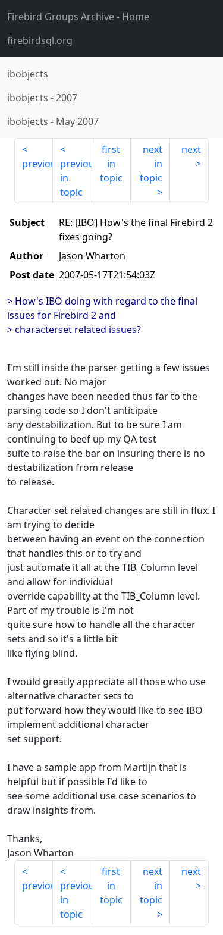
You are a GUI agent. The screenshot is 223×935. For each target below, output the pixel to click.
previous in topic (76, 178)
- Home (78, 16)
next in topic (151, 163)
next (191, 149)
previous (37, 163)
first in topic (111, 163)
